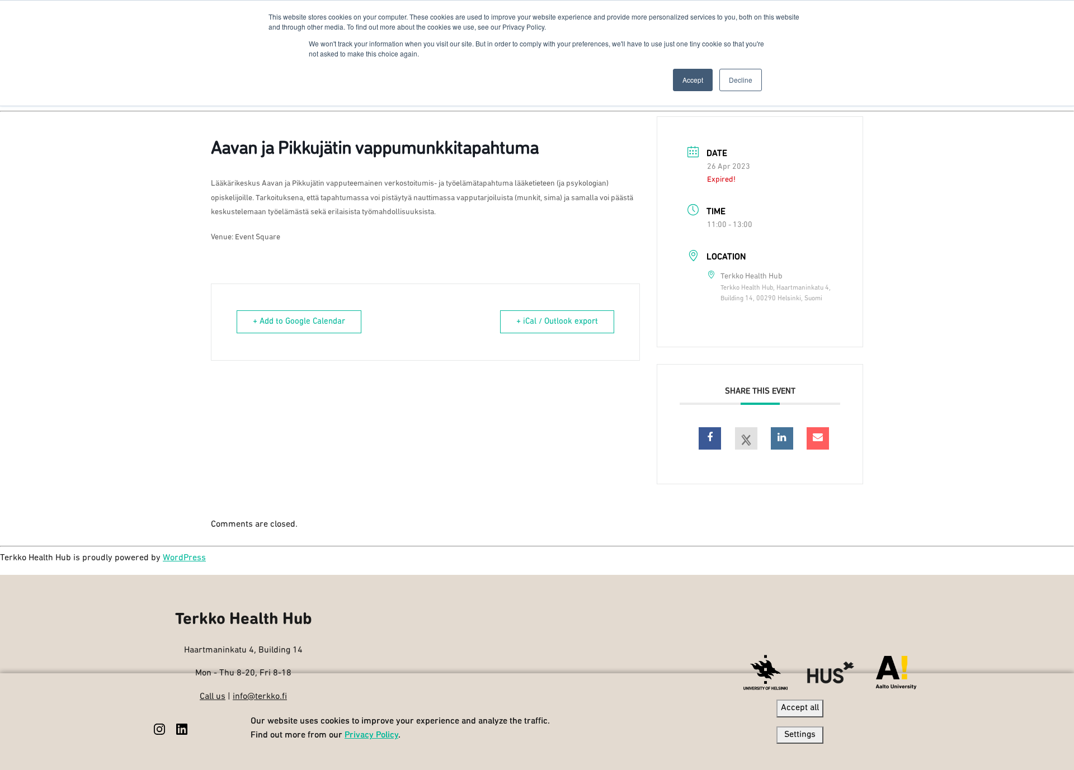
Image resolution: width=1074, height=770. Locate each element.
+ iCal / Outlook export (557, 322)
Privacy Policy (371, 735)
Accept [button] (692, 79)
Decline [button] (740, 79)
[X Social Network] (746, 438)
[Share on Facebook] (710, 438)
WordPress (184, 558)
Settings (800, 734)
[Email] (818, 438)
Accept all (800, 707)
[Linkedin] (782, 438)
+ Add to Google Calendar (299, 322)
